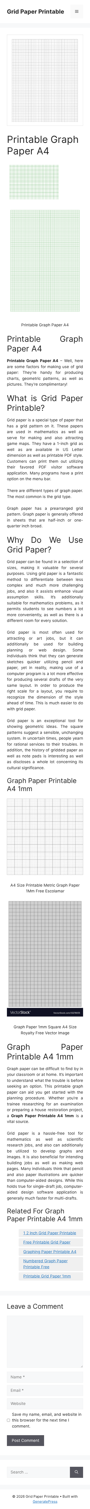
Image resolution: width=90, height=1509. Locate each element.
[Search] (76, 1472)
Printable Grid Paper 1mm (47, 1276)
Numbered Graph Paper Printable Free (45, 1264)
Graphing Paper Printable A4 (49, 1251)
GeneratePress (45, 1501)
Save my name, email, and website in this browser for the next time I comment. (46, 1420)
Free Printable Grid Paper (46, 1242)
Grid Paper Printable (35, 11)
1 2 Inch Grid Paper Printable (49, 1233)
